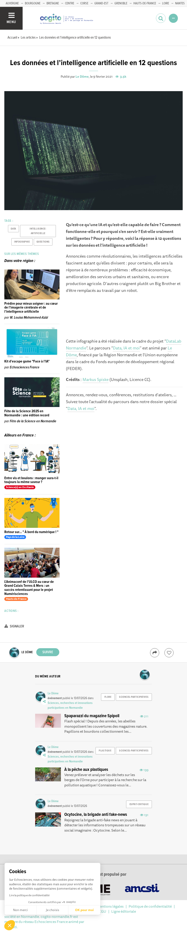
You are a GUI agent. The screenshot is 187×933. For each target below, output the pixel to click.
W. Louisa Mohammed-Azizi (29, 317)
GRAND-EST (101, 3)
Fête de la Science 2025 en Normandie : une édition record (26, 413)
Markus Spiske (96, 379)
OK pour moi (84, 909)
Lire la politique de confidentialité (29, 895)
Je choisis (52, 909)
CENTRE (69, 3)
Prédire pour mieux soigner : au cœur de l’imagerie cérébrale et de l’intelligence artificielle (31, 307)
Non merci (20, 909)
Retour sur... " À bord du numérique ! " (31, 532)
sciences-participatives (133, 697)
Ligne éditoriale (123, 911)
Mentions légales (110, 906)
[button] (9, 925)
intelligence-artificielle (38, 231)
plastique (105, 750)
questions (43, 241)
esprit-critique (139, 804)
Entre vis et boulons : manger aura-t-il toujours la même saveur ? (31, 480)
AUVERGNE (12, 3)
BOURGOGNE (32, 3)
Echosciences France (24, 367)
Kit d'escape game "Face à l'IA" (26, 361)
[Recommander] (169, 652)
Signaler (16, 626)
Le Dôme (82, 76)
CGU (102, 911)
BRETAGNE (53, 3)
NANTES (180, 3)
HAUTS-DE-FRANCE (144, 3)
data (13, 228)
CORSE (84, 3)
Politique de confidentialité (150, 906)
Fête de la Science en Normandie (33, 421)
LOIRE (165, 3)
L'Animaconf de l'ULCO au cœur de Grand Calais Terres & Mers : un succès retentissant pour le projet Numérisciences (29, 587)
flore (108, 697)
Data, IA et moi (126, 348)
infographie (22, 241)
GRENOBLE (120, 3)
